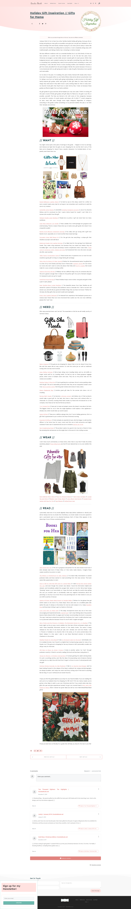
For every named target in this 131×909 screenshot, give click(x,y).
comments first (96, 771)
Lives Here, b (47, 610)
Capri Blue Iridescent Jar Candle (49, 223)
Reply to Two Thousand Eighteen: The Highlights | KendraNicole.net (89, 806)
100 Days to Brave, (46, 650)
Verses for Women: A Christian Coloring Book (52, 656)
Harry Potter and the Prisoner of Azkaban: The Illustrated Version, (59, 623)
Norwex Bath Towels (45, 396)
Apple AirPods (44, 414)
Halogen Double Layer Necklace (49, 218)
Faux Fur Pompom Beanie (64, 497)
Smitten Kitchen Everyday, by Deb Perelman (52, 666)
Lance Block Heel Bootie (74, 499)
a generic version (78, 263)
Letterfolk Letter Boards (47, 210)
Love (41, 610)
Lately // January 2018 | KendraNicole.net (50, 814)
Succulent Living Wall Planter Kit (49, 237)
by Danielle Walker (56, 600)
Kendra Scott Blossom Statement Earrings (52, 231)
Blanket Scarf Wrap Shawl (57, 499)
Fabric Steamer (44, 364)
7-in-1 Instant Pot (44, 406)
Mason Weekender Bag (46, 390)
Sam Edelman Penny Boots (47, 497)
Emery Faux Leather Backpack (48, 295)
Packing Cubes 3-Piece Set (47, 382)
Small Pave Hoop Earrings (47, 279)
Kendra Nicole (36, 3)
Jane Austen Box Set (46, 567)
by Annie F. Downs (57, 650)
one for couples (80, 266)
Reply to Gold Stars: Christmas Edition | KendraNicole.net (89, 851)
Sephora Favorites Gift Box (47, 271)
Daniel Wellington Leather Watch (49, 202)
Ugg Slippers (59, 501)
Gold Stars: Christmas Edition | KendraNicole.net (53, 837)
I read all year (64, 613)
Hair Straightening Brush (47, 428)
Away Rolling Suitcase (46, 372)
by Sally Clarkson (62, 576)
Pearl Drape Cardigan (79, 497)
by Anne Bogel (48, 640)
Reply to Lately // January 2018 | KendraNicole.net (89, 828)
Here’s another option (49, 387)
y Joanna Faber (66, 583)
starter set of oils (78, 424)
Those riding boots (55, 444)
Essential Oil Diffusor (45, 420)
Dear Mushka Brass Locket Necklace (50, 285)
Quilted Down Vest (69, 501)
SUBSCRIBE (19, 902)
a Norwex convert (66, 396)
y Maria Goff (54, 610)
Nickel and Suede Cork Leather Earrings (51, 243)
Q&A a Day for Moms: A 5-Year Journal (51, 261)
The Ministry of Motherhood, (48, 576)
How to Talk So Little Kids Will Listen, (50, 583)
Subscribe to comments (96, 864)
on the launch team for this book (71, 640)
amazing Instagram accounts (70, 210)
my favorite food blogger (78, 666)
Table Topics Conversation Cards (49, 255)
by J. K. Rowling (82, 623)
